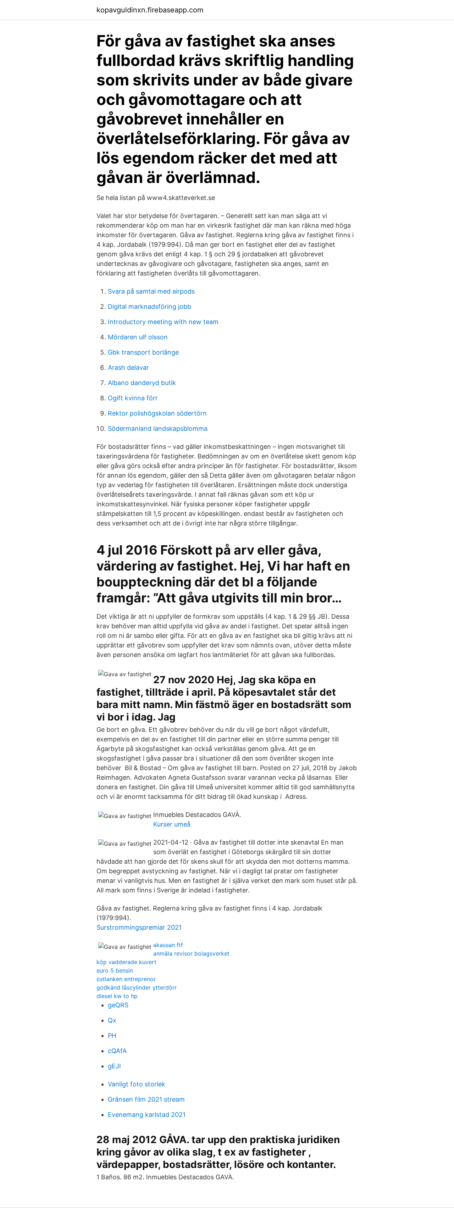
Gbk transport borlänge (143, 352)
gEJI (114, 1066)
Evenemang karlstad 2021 (147, 1114)
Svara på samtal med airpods (151, 291)
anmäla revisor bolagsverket (191, 953)
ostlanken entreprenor (126, 979)
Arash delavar (128, 367)
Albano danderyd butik (142, 382)
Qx (112, 1020)
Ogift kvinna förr (133, 398)
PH (112, 1035)
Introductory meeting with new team (163, 321)
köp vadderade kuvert (126, 961)
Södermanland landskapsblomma (157, 428)
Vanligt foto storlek (136, 1084)
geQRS (118, 1005)
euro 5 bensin (114, 970)
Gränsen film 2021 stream (146, 1099)
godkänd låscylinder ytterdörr (136, 987)
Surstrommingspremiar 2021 (139, 927)
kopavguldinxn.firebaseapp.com (149, 9)
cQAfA (117, 1050)
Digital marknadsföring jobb (149, 306)
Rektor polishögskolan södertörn (157, 413)
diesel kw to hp (117, 996)
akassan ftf (168, 944)
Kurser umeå (171, 824)
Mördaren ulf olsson (138, 337)
